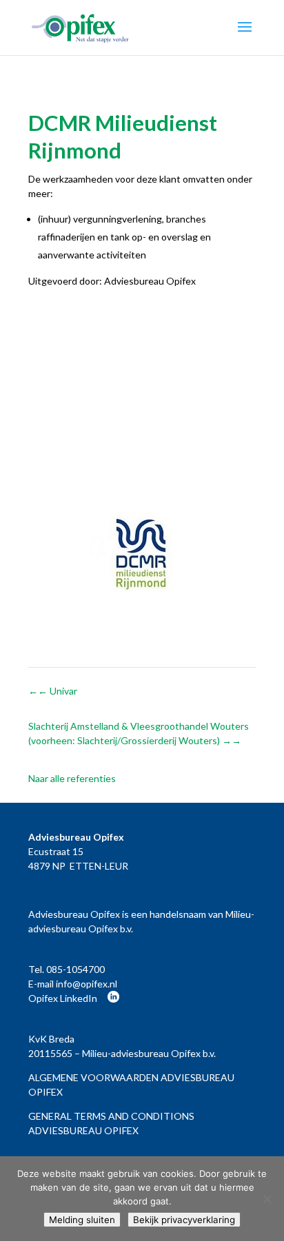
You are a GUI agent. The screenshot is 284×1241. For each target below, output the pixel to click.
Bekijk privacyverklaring (184, 1219)
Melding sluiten (82, 1219)
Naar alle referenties (72, 778)
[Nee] (267, 1199)
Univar (57, 691)
